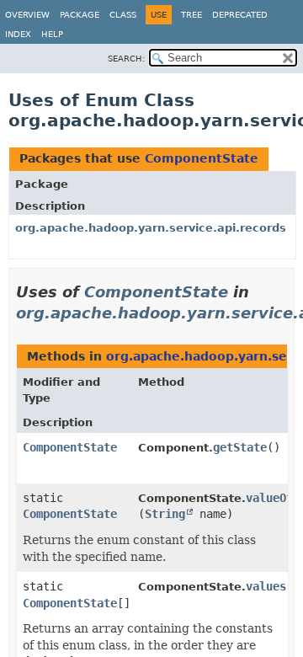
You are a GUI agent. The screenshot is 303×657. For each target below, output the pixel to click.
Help (52, 34)
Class (122, 14)
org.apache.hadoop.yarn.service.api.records (150, 228)
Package (79, 14)
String (165, 514)
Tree (191, 14)
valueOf (269, 498)
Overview (27, 14)
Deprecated (240, 14)
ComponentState (201, 158)
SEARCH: (126, 58)
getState (240, 447)
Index (18, 34)
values (266, 586)
